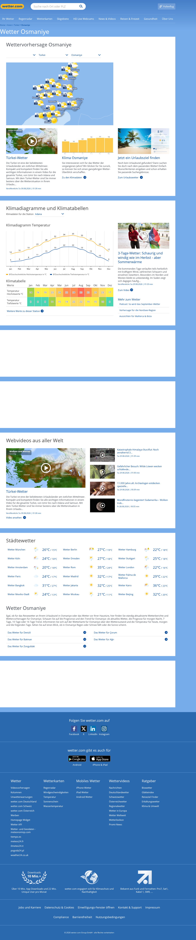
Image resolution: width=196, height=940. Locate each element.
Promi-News (115, 824)
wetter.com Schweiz (21, 806)
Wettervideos (119, 781)
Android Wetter (84, 796)
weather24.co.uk (19, 855)
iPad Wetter (82, 792)
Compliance (61, 917)
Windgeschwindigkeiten (55, 792)
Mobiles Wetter (88, 781)
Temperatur (49, 796)
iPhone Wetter (83, 787)
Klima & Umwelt (150, 806)
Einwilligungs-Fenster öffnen (96, 907)
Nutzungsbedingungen (110, 917)
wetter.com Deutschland (23, 801)
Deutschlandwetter (119, 792)
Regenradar (49, 787)
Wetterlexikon (116, 819)
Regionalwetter (117, 806)
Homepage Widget (20, 819)
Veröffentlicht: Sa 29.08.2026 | (135, 284)
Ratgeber (149, 781)
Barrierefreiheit (82, 917)
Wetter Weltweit (117, 815)
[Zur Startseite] (12, 6)
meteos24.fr (17, 841)
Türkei (16, 25)
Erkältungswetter (151, 801)
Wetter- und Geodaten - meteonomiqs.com (23, 830)
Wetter (16, 781)
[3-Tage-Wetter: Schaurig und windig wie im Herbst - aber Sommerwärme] (143, 235)
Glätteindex (148, 792)
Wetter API (16, 824)
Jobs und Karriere (30, 907)
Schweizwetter (116, 796)
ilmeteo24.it (17, 845)
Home (2, 25)
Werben (15, 815)
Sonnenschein (50, 801)
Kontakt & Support (130, 907)
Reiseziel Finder (150, 796)
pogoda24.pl (17, 850)
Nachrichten (115, 787)
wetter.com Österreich (22, 810)
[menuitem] (8, 18)
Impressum (152, 907)
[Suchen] (80, 6)
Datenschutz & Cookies (59, 907)
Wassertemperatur (53, 806)
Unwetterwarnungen (21, 796)
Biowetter (147, 787)
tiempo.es (16, 836)
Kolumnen (16, 792)
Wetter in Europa (118, 810)
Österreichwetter (118, 801)
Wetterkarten (53, 781)
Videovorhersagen (20, 787)
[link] (8, 19)
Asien (9, 25)
